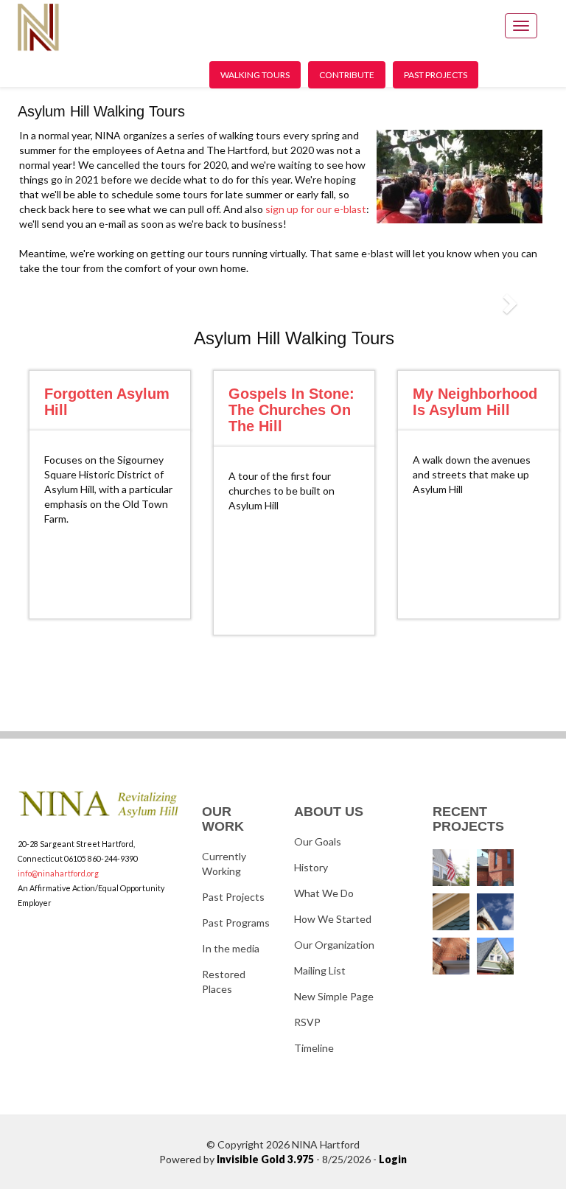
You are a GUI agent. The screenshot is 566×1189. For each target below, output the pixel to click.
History (311, 867)
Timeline (314, 1048)
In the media (230, 948)
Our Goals (317, 841)
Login (393, 1159)
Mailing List (320, 970)
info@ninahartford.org (58, 873)
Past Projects (435, 74)
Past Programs (236, 922)
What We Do (324, 893)
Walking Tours (255, 74)
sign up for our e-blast (315, 209)
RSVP (307, 1022)
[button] (508, 303)
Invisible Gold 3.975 (266, 1159)
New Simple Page (334, 996)
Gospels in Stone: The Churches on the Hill (291, 410)
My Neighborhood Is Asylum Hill (475, 402)
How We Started (332, 919)
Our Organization (334, 944)
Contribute (346, 74)
